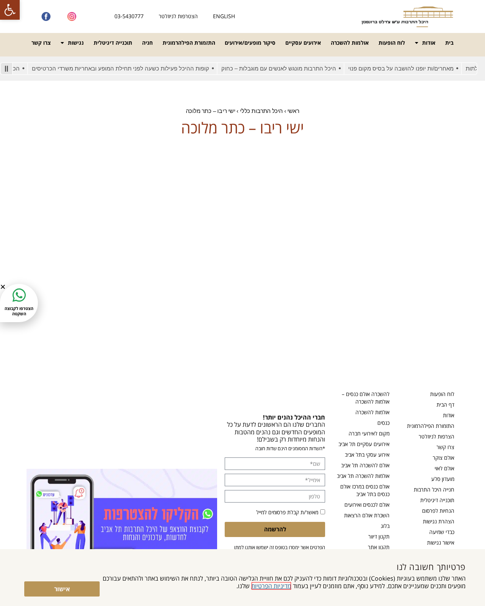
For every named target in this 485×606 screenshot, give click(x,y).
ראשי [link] (293, 111)
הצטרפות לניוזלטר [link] (178, 16)
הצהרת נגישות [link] (438, 521)
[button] (3, 287)
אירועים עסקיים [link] (303, 42)
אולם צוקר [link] (443, 457)
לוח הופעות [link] (392, 42)
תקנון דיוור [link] (379, 536)
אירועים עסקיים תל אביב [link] (364, 444)
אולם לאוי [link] (444, 468)
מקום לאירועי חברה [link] (369, 433)
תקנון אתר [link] (379, 547)
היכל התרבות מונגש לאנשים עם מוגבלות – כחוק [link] (287, 68)
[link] (10, 10)
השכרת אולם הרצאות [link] (367, 515)
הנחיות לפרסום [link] (438, 510)
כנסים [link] (383, 422)
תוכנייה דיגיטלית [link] (113, 42)
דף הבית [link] (445, 404)
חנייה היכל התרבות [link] (434, 489)
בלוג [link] (385, 525)
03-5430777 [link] (129, 16)
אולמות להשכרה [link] (350, 42)
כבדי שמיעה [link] (441, 532)
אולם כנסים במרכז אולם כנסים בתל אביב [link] (365, 490)
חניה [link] (147, 42)
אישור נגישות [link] (440, 542)
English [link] (224, 16)
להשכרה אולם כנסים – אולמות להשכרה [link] (366, 397)
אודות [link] (428, 42)
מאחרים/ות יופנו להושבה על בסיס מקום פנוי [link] (409, 68)
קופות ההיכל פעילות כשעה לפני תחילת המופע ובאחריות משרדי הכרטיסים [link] (129, 68)
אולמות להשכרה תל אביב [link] (363, 475)
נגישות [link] (76, 42)
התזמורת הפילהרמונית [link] (189, 42)
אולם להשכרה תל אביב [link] (365, 465)
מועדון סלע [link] (442, 478)
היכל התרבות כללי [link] (261, 111)
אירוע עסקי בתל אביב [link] (367, 454)
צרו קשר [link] (41, 42)
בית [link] (449, 42)
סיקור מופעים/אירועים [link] (250, 42)
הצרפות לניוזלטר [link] (436, 436)
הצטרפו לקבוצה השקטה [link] (19, 310)
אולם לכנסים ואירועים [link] (367, 504)
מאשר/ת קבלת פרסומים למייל (287, 512)
